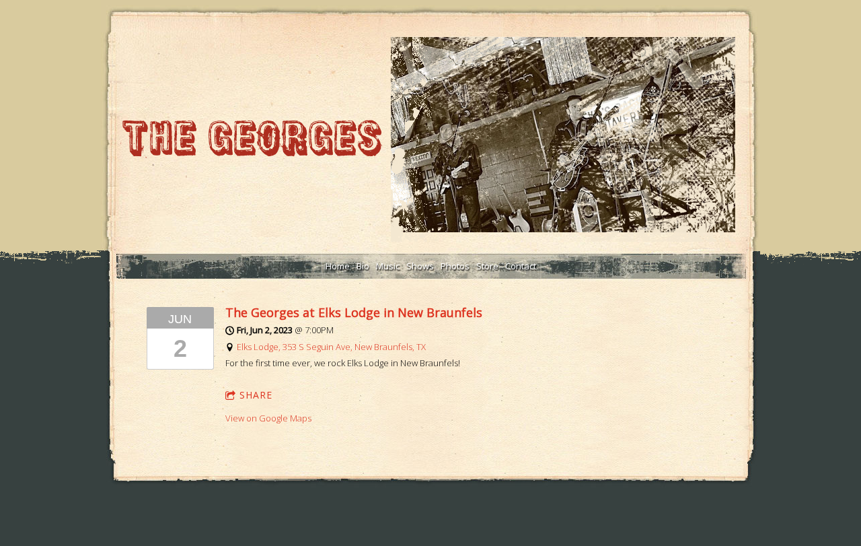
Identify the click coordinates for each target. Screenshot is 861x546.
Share (255, 394)
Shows (420, 266)
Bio (363, 266)
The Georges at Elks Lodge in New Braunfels (353, 312)
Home (338, 266)
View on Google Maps (268, 418)
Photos (455, 266)
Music (388, 266)
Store (487, 266)
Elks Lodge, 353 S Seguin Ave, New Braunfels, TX (331, 347)
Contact (520, 266)
